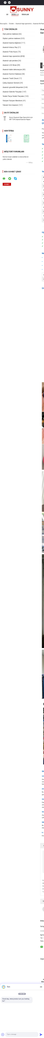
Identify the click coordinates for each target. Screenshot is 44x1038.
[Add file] (2, 1034)
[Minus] (41, 987)
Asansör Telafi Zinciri (10, 78)
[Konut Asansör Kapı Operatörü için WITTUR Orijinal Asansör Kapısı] (5, 118)
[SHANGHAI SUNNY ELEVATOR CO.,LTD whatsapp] (11, 179)
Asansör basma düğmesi (12, 43)
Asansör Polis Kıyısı (10, 52)
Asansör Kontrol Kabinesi (12, 74)
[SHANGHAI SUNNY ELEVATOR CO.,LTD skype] (16, 178)
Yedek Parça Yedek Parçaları (13, 96)
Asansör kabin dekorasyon (12, 69)
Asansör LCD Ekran (10, 65)
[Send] (41, 1034)
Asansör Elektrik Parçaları (12, 92)
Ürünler (11, 23)
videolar (25, 14)
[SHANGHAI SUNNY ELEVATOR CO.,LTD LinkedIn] (9, 2)
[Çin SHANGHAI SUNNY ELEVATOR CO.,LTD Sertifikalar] (9, 138)
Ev (7, 14)
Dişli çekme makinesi (10, 34)
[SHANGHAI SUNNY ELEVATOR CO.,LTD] (22, 9)
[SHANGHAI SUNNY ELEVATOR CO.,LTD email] (5, 179)
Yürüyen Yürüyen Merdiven (12, 101)
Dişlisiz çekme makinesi (11, 38)
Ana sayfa (3, 23)
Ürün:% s (14, 14)
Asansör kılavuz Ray (10, 47)
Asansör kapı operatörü (24, 23)
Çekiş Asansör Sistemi (11, 83)
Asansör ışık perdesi (10, 61)
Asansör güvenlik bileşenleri (13, 87)
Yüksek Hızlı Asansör (10, 105)
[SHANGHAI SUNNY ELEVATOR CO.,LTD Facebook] (5, 2)
